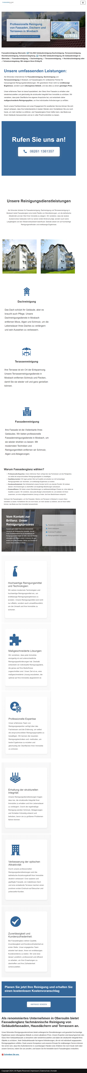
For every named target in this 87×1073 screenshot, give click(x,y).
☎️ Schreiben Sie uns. (10, 1054)
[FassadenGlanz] (8, 2)
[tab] (12, 187)
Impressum (35, 1071)
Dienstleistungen (32, 187)
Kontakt (54, 1071)
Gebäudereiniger (11, 187)
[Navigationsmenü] (82, 2)
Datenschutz (45, 1071)
